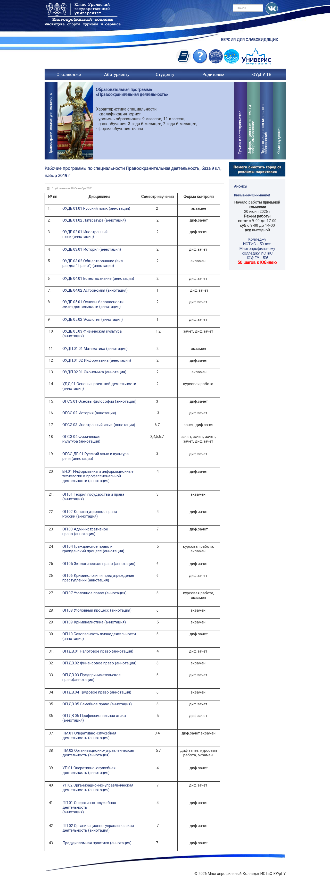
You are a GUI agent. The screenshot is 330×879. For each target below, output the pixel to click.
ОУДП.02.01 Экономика (83, 372)
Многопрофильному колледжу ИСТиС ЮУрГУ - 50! (257, 253)
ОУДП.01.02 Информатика (86, 360)
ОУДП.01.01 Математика (84, 348)
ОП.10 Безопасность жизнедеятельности (99, 634)
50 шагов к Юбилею (257, 262)
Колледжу (257, 239)
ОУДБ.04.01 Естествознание (87, 278)
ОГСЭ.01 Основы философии (88, 401)
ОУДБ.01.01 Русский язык (85, 208)
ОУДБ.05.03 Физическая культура (92, 331)
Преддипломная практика (85, 843)
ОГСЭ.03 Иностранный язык (87, 424)
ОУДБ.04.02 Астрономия (84, 290)
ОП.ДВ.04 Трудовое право (85, 692)
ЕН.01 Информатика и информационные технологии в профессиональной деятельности (98, 476)
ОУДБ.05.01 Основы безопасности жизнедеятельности (92, 304)
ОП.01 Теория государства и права (93, 494)
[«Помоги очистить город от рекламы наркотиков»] (257, 169)
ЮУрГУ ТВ (261, 74)
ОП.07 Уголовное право (83, 593)
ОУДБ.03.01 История (80, 249)
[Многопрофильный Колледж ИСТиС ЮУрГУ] (83, 20)
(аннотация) (119, 208)
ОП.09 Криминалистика (82, 622)
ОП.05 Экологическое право (87, 563)
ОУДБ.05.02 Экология (81, 319)
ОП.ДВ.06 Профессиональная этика (94, 715)
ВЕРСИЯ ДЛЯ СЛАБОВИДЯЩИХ (249, 39)
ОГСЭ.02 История (78, 413)
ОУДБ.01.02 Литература (82, 220)
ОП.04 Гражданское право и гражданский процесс (87, 548)
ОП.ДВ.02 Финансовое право (88, 663)
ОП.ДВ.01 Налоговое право (86, 651)
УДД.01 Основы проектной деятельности (99, 384)
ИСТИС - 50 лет (257, 244)
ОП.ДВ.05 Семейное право (85, 704)
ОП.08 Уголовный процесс (85, 610)
